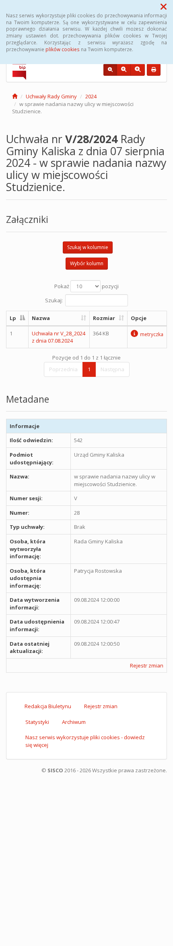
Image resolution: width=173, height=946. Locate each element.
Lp (13, 318)
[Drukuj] (154, 70)
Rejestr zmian (146, 665)
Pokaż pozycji (86, 286)
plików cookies (62, 49)
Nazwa (41, 318)
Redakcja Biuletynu (48, 706)
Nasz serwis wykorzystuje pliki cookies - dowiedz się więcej (85, 741)
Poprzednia (63, 369)
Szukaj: (54, 300)
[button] (163, 6)
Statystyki (37, 722)
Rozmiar (104, 318)
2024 (91, 96)
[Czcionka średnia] (124, 70)
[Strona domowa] (14, 96)
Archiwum (74, 722)
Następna (112, 369)
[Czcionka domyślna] (110, 70)
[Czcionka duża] (137, 70)
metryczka (151, 334)
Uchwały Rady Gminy (51, 96)
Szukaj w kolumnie (87, 247)
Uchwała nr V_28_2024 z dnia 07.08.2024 (58, 337)
